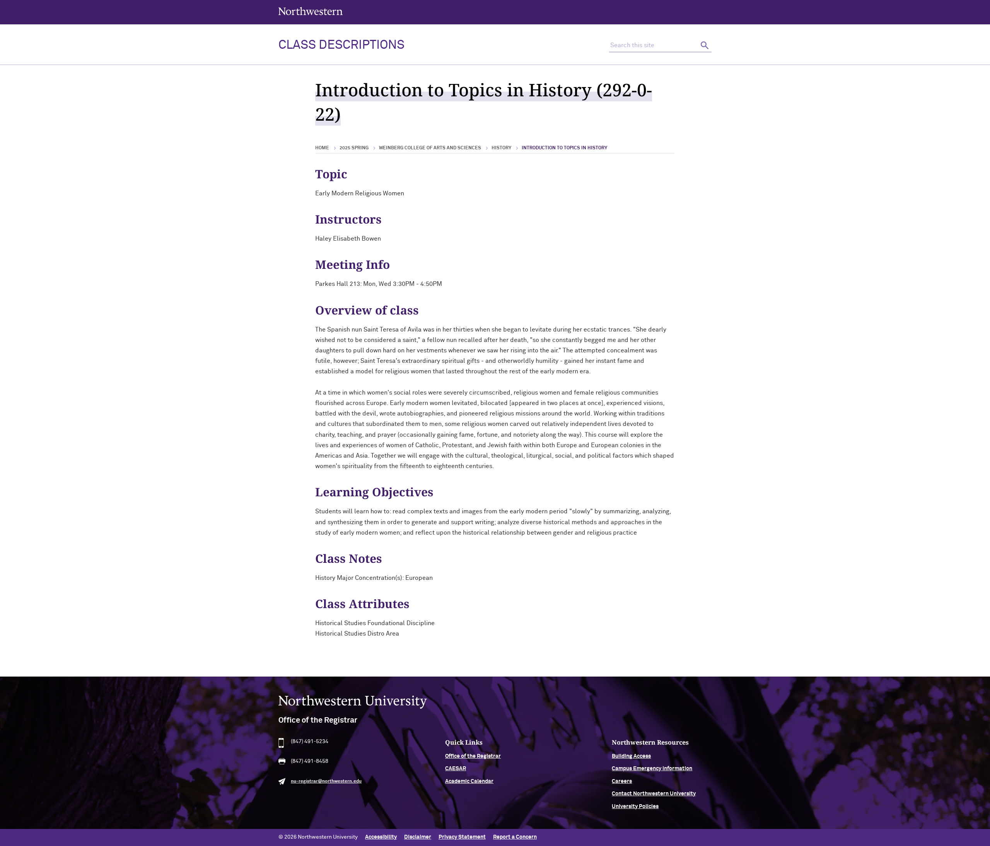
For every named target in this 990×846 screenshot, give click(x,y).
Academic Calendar (469, 781)
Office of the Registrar (473, 756)
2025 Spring (354, 148)
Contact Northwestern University (654, 793)
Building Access (631, 756)
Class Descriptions (341, 45)
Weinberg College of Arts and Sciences (430, 148)
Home (322, 148)
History (501, 148)
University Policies (635, 806)
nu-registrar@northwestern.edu (326, 781)
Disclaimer (417, 837)
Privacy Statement (462, 837)
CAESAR (455, 768)
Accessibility (381, 837)
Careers (622, 781)
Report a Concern (515, 837)
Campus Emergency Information (652, 768)
